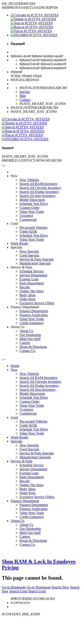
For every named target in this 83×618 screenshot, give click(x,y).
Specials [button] (16, 247)
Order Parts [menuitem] (27, 299)
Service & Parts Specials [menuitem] (36, 259)
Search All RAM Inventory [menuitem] (38, 184)
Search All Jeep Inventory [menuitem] (37, 196)
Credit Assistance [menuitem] (31, 323)
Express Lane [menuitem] (29, 279)
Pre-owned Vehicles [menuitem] (33, 227)
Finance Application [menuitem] (33, 315)
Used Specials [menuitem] (29, 255)
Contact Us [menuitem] (27, 351)
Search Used (18, 591)
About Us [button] (17, 327)
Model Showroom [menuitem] (32, 200)
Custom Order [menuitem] (29, 208)
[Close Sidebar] (3, 359)
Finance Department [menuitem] (33, 311)
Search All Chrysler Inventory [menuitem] (40, 188)
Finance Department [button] (25, 307)
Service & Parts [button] (21, 267)
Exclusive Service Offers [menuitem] (36, 303)
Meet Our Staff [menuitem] (30, 339)
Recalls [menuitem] (24, 287)
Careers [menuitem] (24, 343)
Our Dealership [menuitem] (30, 335)
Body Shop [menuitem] (27, 295)
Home (15, 366)
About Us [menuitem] (26, 331)
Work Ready (19, 243)
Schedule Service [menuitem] (31, 271)
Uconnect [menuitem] (26, 215)
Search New (60, 587)
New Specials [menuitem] (29, 251)
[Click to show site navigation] (3, 165)
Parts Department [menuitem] (31, 283)
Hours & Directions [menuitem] (33, 347)
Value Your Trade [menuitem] (31, 212)
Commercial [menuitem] (28, 219)
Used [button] (14, 223)
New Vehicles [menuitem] (29, 180)
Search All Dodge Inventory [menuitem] (39, 192)
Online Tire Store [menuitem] (31, 291)
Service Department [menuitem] (33, 275)
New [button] (14, 176)
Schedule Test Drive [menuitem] (33, 204)
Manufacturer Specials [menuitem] (35, 263)
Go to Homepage (14, 587)
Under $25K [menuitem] (28, 231)
